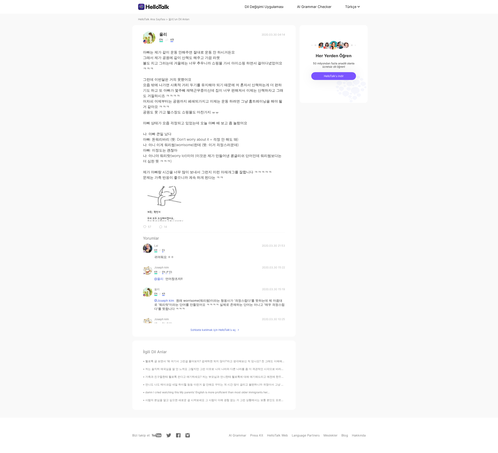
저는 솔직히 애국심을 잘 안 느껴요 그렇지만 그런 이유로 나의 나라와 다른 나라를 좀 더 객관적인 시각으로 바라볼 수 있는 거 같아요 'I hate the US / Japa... (240, 369)
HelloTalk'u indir (334, 76)
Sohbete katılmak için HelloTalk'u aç (213, 329)
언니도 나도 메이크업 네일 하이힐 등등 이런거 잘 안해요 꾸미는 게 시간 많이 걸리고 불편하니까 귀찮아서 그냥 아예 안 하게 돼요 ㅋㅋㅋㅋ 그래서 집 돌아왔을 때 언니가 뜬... (251, 384)
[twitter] (168, 435)
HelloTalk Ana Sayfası (151, 19)
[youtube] (156, 435)
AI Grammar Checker (314, 7)
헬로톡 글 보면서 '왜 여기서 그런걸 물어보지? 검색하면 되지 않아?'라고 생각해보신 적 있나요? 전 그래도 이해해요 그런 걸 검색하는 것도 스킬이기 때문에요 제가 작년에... (249, 361)
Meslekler (331, 435)
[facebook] (178, 435)
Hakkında (359, 435)
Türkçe (350, 7)
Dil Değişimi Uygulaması (264, 7)
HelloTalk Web (277, 435)
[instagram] (187, 435)
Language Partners (306, 435)
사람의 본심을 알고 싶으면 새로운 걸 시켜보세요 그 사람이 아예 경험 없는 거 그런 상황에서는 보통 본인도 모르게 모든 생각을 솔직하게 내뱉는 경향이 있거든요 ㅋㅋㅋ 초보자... (252, 400)
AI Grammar (237, 435)
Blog (344, 435)
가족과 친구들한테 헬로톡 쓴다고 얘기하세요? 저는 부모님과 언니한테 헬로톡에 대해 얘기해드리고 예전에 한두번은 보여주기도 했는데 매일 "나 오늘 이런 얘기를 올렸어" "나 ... (252, 376)
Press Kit (256, 435)
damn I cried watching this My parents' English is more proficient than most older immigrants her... (207, 392)
